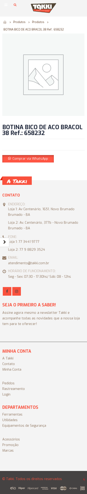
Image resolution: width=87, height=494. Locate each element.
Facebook (7, 291)
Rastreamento (13, 389)
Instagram (16, 291)
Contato (8, 364)
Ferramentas (12, 414)
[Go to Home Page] (5, 22)
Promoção (10, 445)
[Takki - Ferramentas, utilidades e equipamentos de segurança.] (43, 8)
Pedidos (8, 383)
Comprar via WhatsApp (30, 158)
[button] (28, 158)
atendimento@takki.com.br (28, 263)
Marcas (8, 450)
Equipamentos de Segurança (24, 425)
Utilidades (10, 420)
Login (6, 394)
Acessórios (11, 439)
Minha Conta (11, 369)
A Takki (7, 358)
